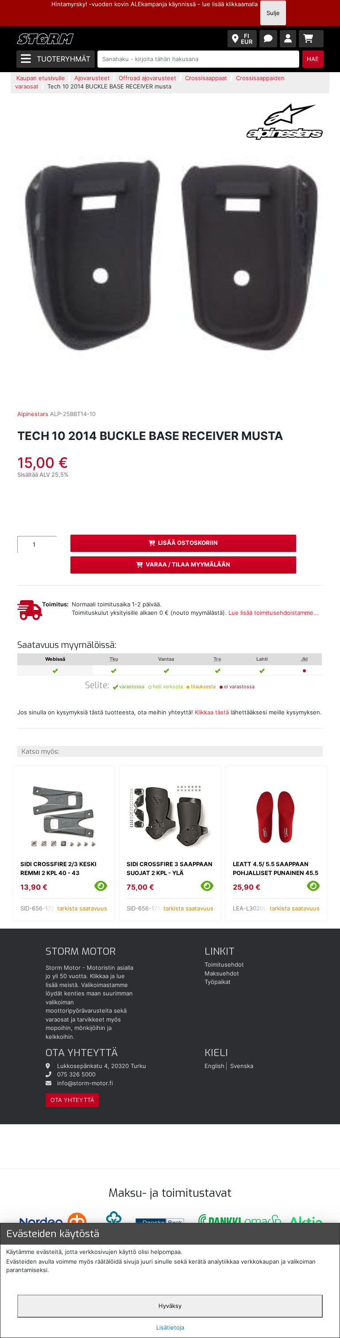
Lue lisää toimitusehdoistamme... (273, 612)
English (214, 1065)
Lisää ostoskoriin (188, 542)
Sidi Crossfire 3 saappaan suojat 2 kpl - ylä (169, 868)
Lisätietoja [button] (170, 1327)
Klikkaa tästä (212, 712)
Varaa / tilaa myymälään (188, 564)
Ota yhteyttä (72, 1099)
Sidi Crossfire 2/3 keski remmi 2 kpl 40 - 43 (58, 868)
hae (313, 58)
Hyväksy (170, 1305)
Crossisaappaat (206, 77)
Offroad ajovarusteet (147, 77)
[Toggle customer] (288, 38)
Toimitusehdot (224, 964)
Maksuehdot (222, 973)
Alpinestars (32, 413)
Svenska (241, 1065)
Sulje (273, 12)
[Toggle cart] (311, 38)
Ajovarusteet (92, 77)
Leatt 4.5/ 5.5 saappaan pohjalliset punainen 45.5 (275, 868)
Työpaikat (218, 981)
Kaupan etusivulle (40, 77)
